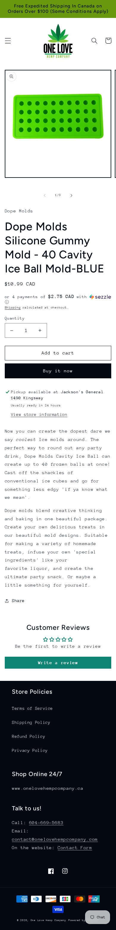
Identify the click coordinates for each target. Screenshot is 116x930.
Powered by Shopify (83, 920)
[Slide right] (71, 195)
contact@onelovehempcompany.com (55, 839)
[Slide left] (44, 195)
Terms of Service (32, 708)
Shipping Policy (31, 722)
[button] (8, 40)
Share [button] (18, 600)
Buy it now (58, 370)
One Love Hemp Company (48, 920)
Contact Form (75, 847)
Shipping (13, 307)
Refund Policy (28, 736)
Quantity (15, 318)
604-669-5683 (46, 822)
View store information (39, 414)
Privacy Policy (30, 750)
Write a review (58, 662)
